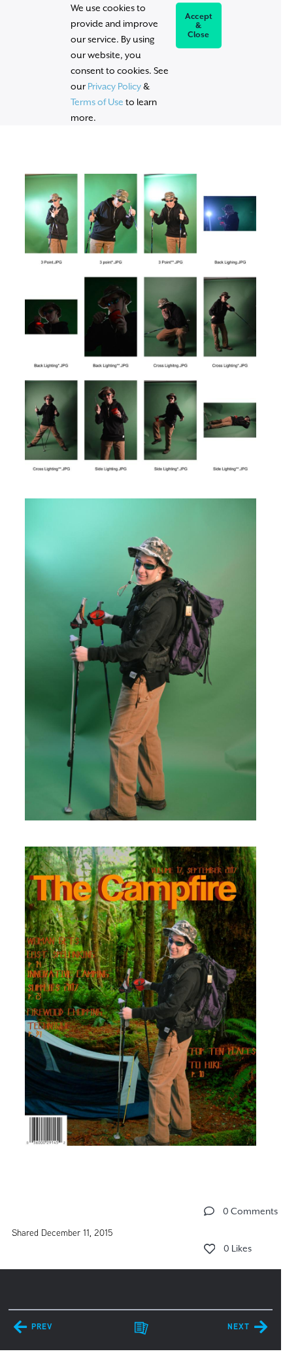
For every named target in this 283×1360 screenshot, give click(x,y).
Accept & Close (199, 25)
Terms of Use (97, 102)
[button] (209, 1211)
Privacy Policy (114, 86)
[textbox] (140, 653)
